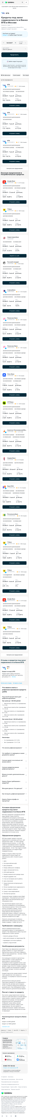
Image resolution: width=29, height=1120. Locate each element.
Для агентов (19, 1079)
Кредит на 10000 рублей (9, 1024)
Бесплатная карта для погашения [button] (11, 89)
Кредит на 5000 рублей (8, 1021)
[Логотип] (6, 1093)
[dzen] (15, 1116)
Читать (14, 677)
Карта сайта (13, 1087)
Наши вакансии (5, 1089)
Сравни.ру (3, 1030)
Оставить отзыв (17, 683)
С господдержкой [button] (7, 574)
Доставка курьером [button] (8, 188)
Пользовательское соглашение (9, 1082)
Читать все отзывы (6, 683)
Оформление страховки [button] (19, 437)
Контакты (10, 1077)
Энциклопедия (5, 1087)
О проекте (4, 1077)
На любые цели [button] (20, 147)
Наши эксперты (22, 1087)
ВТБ (8, 667)
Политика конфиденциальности (10, 1084)
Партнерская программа (8, 1079)
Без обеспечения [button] (20, 91)
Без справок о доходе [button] (8, 91)
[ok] (11, 1116)
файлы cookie (18, 1106)
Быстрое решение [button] (19, 462)
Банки (9, 1030)
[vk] (6, 1116)
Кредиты (23, 1030)
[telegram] (2, 1116)
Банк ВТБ (16, 1030)
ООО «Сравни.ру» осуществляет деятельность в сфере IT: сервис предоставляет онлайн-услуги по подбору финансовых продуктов (14, 1097)
